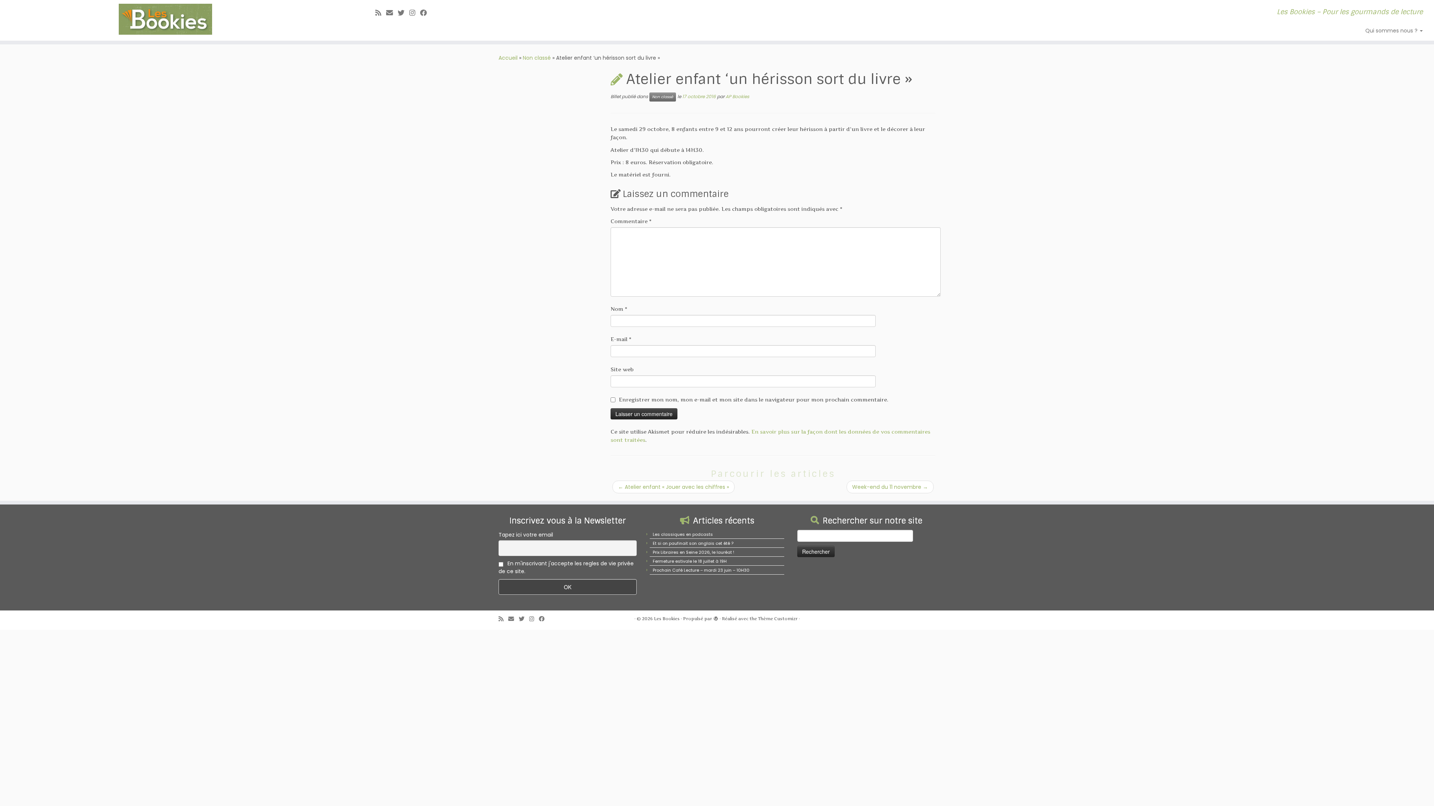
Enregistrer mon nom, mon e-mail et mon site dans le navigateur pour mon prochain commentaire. (753, 399)
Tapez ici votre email (526, 534)
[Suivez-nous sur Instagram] (414, 13)
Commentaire (631, 221)
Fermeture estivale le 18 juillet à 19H (690, 561)
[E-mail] (392, 13)
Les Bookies (667, 618)
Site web (622, 369)
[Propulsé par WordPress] (715, 617)
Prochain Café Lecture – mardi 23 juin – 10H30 (701, 570)
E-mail (621, 339)
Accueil (508, 58)
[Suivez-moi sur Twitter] (403, 13)
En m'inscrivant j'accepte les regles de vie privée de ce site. (566, 567)
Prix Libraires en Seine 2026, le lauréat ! (693, 552)
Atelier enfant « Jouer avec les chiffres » (673, 487)
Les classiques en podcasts (683, 534)
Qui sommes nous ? (1392, 30)
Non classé (537, 58)
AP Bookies (737, 96)
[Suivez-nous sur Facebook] (426, 13)
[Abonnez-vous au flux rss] (380, 13)
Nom (619, 309)
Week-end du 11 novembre (890, 487)
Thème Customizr (778, 618)
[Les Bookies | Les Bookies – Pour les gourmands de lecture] (165, 19)
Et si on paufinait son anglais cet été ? (693, 543)
